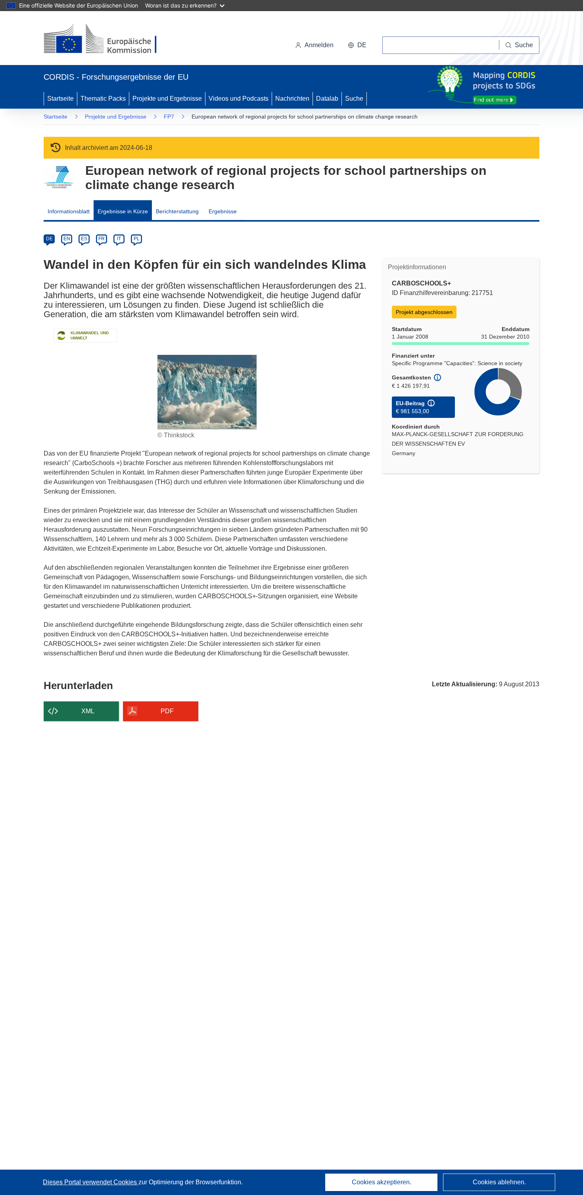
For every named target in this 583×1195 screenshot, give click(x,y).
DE (49, 238)
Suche (354, 98)
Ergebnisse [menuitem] (223, 211)
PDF (167, 711)
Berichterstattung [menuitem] (177, 211)
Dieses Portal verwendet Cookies (90, 1182)
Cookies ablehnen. (499, 1182)
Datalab (327, 98)
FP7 (169, 116)
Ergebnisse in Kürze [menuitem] (123, 211)
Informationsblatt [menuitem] (69, 211)
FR (101, 238)
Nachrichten (292, 98)
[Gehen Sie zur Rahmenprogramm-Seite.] (58, 177)
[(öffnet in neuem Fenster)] (108, 40)
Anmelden (319, 45)
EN (66, 238)
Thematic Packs (103, 98)
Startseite (60, 98)
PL (137, 238)
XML (87, 711)
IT (119, 238)
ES (84, 238)
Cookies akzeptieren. (381, 1182)
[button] (357, 45)
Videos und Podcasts (238, 98)
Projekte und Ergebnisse (167, 98)
